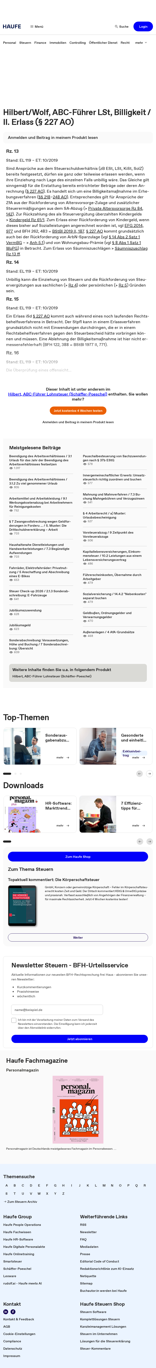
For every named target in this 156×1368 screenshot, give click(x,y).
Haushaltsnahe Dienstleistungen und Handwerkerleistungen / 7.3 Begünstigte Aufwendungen (39, 549)
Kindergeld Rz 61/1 (26, 220)
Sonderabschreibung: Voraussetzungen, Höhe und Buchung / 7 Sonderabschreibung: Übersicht (39, 644)
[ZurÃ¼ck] (139, 773)
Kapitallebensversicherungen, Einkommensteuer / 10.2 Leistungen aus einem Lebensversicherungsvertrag (112, 555)
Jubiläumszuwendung (25, 610)
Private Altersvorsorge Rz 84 (115, 208)
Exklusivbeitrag (132, 753)
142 (9, 214)
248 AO (60, 197)
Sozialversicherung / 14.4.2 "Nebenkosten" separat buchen (114, 596)
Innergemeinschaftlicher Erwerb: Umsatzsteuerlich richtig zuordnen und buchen (114, 477)
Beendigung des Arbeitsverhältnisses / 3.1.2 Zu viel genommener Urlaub (38, 481)
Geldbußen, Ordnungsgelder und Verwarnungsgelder (107, 615)
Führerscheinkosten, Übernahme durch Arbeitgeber (112, 577)
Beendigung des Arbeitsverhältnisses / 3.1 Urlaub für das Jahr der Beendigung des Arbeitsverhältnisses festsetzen (40, 460)
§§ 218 (44, 197)
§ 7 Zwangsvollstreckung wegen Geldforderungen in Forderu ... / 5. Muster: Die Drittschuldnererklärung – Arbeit (40, 525)
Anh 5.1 (36, 242)
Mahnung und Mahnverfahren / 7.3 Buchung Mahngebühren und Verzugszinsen (113, 496)
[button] (143, 26)
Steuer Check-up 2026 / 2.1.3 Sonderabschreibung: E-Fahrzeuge (39, 593)
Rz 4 (72, 285)
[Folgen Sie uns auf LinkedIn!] (5, 1311)
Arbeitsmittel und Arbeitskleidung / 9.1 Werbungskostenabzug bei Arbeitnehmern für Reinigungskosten (40, 502)
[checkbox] (13, 1020)
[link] (9, 42)
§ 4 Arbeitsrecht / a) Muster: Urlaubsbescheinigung (104, 515)
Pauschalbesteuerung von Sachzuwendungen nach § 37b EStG (115, 458)
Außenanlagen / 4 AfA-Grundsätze (108, 632)
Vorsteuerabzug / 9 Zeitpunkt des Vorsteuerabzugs (108, 534)
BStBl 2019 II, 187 (68, 231)
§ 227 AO (35, 191)
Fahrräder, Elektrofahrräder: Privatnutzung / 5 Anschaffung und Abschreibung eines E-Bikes (39, 572)
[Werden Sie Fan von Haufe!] (13, 1311)
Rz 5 (123, 285)
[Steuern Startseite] (13, 26)
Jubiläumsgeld (20, 625)
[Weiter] (149, 773)
